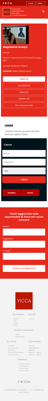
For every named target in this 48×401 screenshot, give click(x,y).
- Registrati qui (33, 348)
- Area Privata (19, 337)
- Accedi (31, 346)
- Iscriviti (31, 319)
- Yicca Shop (23, 368)
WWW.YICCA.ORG (18, 390)
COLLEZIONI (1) (24, 85)
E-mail (7, 251)
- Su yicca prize (13, 348)
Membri (12, 192)
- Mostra (15, 323)
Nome (6, 226)
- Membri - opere (34, 352)
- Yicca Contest (24, 364)
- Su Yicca (11, 350)
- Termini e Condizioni (15, 352)
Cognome (8, 238)
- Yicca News (23, 366)
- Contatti (11, 346)
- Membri (31, 350)
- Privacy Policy (12, 355)
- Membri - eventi (34, 355)
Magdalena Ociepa (15, 47)
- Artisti (17, 334)
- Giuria (15, 325)
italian (40, 3)
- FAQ (14, 321)
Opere (30, 192)
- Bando (15, 319)
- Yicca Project (23, 371)
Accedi (30, 3)
